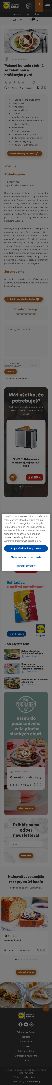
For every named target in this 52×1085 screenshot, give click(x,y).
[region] (26, 542)
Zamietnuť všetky (26, 565)
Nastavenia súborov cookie (26, 557)
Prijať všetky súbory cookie (26, 548)
